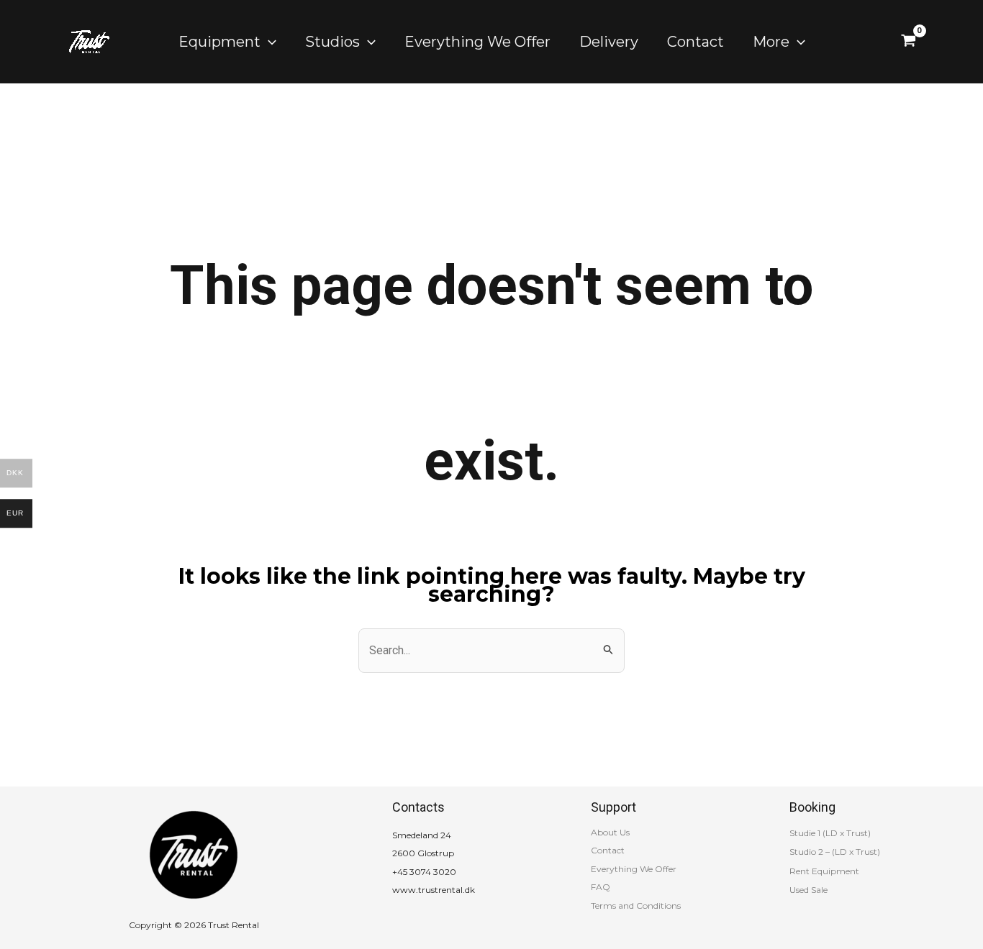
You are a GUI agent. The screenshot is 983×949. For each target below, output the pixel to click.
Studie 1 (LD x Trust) (830, 832)
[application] (268, 41)
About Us (610, 832)
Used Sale (808, 889)
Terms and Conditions (636, 905)
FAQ (600, 886)
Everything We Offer (633, 868)
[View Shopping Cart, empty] (908, 41)
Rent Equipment (824, 871)
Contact (608, 850)
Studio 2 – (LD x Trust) (834, 851)
